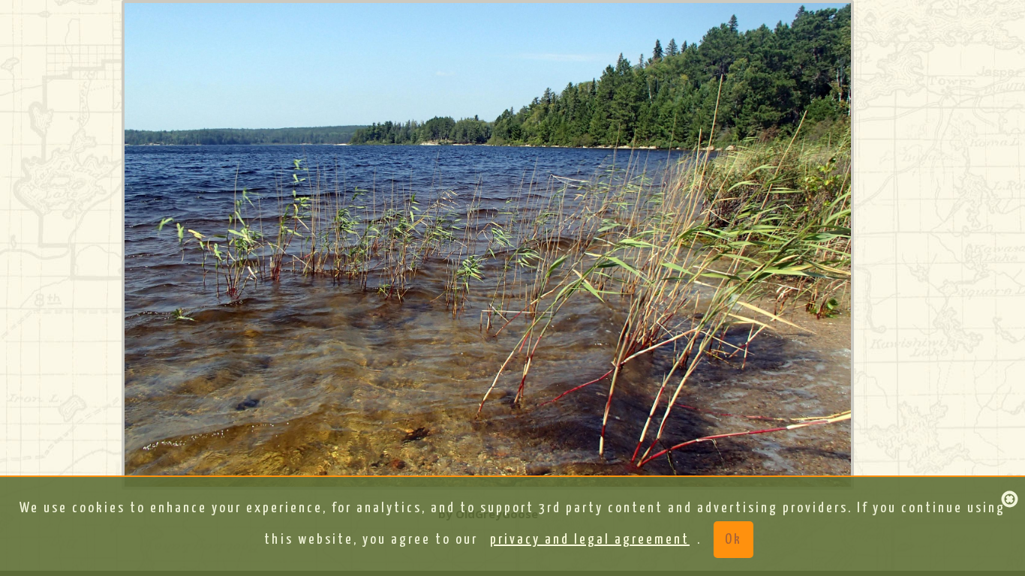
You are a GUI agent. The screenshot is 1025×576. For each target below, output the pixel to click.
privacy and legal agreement (590, 539)
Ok (733, 539)
